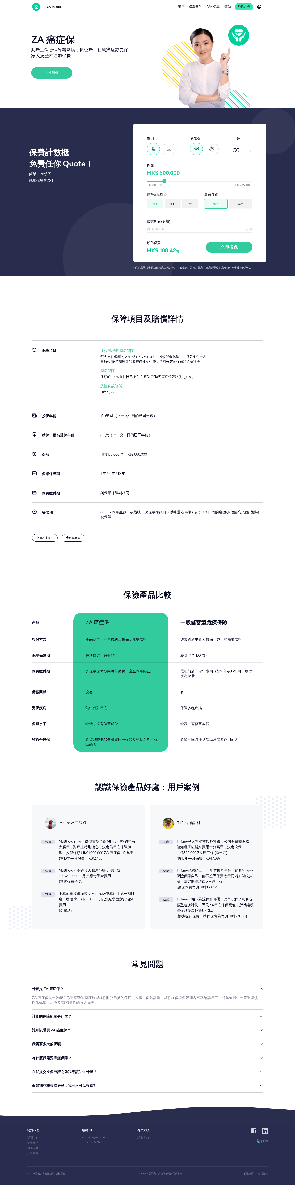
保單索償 (195, 7)
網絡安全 (32, 1148)
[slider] (164, 181)
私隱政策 (248, 1173)
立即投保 (229, 247)
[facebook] (254, 1131)
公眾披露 (32, 1153)
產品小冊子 (46, 538)
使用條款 (263, 1173)
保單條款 (74, 538)
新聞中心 (32, 1137)
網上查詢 (143, 1137)
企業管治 (32, 1143)
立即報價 (52, 72)
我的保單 (213, 7)
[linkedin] (265, 1131)
